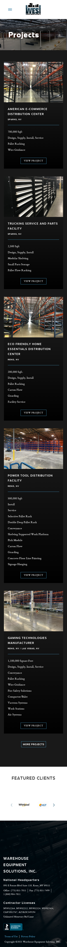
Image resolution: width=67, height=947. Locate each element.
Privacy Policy (28, 936)
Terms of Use (11, 936)
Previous (12, 805)
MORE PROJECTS (33, 744)
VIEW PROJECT (33, 161)
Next (54, 805)
